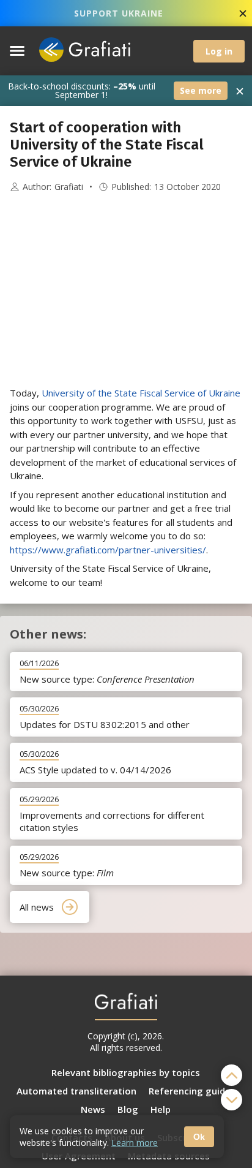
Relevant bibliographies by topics (125, 1072)
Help (160, 1109)
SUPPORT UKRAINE (118, 13)
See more (200, 90)
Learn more (134, 1142)
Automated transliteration (76, 1091)
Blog (127, 1109)
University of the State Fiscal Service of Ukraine (141, 393)
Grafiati (68, 187)
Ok (199, 1137)
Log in (219, 51)
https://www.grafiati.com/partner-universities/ (108, 550)
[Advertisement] (126, 289)
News (93, 1109)
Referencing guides (192, 1091)
